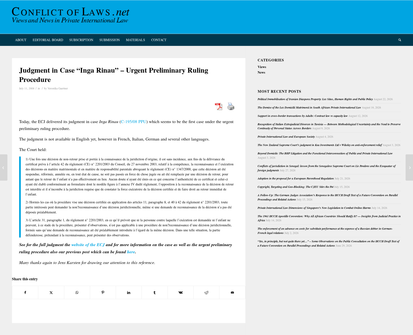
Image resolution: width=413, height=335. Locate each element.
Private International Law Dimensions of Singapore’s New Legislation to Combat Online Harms (314, 208)
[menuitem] (21, 40)
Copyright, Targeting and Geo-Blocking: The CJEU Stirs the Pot (295, 187)
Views (262, 66)
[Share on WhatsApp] (77, 292)
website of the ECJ (88, 245)
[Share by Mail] (232, 292)
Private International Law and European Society (286, 137)
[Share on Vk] (180, 292)
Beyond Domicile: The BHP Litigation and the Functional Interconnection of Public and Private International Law (325, 153)
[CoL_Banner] (71, 17)
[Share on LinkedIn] (128, 292)
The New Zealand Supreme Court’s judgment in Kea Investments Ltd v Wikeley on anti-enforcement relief (320, 145)
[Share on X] (51, 292)
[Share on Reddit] (206, 292)
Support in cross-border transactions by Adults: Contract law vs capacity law (303, 116)
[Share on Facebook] (25, 292)
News (261, 72)
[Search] (398, 40)
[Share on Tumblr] (154, 292)
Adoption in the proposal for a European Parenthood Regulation (296, 178)
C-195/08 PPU (133, 121)
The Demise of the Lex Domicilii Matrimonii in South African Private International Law (309, 107)
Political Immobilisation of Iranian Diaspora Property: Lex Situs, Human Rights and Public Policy (315, 99)
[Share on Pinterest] (103, 292)
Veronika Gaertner (58, 88)
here (131, 252)
